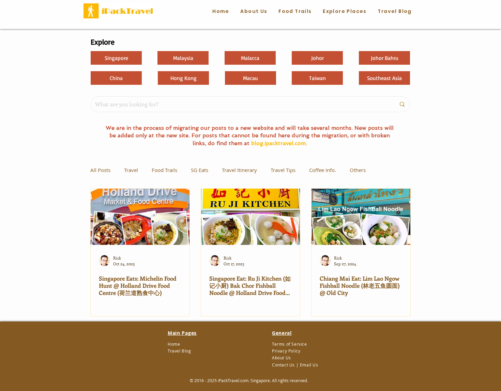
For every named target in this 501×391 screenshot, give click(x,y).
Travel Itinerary (239, 170)
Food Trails (164, 170)
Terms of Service (289, 344)
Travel (131, 170)
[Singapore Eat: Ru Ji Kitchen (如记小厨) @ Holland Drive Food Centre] (250, 217)
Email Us (309, 364)
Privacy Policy (286, 351)
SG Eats (199, 170)
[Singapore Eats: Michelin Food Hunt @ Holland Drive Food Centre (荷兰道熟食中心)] (140, 217)
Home (174, 344)
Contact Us (283, 364)
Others (358, 170)
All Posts (100, 170)
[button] (295, 11)
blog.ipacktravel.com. (279, 143)
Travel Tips (283, 170)
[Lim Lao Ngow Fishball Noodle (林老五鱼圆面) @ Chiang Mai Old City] (361, 217)
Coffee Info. (322, 170)
